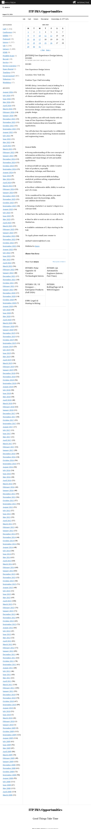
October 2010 (8, 701)
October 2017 (8, 420)
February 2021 (8, 286)
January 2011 (8, 691)
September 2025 (9, 129)
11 (45, 36)
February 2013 (8, 607)
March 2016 (7, 483)
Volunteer (7, 79)
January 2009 (8, 761)
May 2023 (7, 219)
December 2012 (9, 614)
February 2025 (8, 152)
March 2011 (7, 684)
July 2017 (6, 430)
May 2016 (7, 477)
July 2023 (6, 212)
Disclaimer (45, 19)
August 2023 (8, 209)
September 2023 (9, 206)
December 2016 (9, 453)
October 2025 (8, 125)
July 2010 (6, 711)
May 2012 (7, 637)
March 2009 (7, 755)
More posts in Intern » (59, 261)
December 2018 (9, 373)
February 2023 (8, 229)
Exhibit (5, 35)
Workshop (7, 82)
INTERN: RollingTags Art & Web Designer (55, 287)
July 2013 (6, 591)
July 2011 (6, 671)
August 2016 (8, 467)
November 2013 (9, 577)
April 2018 (7, 400)
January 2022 (8, 273)
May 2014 (7, 557)
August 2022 (8, 249)
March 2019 (7, 363)
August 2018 (8, 386)
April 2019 (7, 360)
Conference (7, 32)
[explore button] (75, 2)
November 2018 (9, 376)
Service (6, 62)
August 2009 (8, 738)
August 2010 (8, 708)
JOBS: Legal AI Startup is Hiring (32, 302)
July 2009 (6, 741)
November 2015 (9, 497)
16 (34, 39)
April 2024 (7, 182)
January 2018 (8, 410)
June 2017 (7, 433)
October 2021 (8, 283)
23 (34, 43)
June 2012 (7, 634)
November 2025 (9, 122)
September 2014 (9, 544)
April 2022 (7, 263)
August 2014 (8, 547)
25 (45, 43)
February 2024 (8, 189)
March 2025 (7, 149)
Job (24, 19)
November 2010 (9, 698)
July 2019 (6, 350)
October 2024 (8, 166)
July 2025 (6, 135)
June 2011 (7, 674)
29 (28, 47)
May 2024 (7, 179)
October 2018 (8, 380)
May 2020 (7, 316)
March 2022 (7, 266)
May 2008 (7, 788)
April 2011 (7, 681)
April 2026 (7, 105)
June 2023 (7, 216)
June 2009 (7, 745)
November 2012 (9, 617)
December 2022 (9, 236)
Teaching (6, 72)
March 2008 (7, 795)
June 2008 (7, 785)
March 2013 (7, 604)
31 (40, 47)
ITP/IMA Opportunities (45, 11)
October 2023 (8, 202)
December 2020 (9, 293)
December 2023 (9, 196)
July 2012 (6, 631)
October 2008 (8, 771)
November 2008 (9, 768)
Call (29, 19)
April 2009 (7, 751)
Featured (6, 39)
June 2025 (7, 139)
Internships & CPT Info (60, 19)
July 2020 (6, 309)
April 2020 (7, 320)
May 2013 (7, 597)
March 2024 (7, 186)
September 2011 (9, 664)
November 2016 (9, 457)
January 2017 (8, 450)
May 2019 (7, 356)
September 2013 (9, 584)
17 (40, 39)
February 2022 (8, 269)
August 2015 (8, 507)
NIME (5, 52)
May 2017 (7, 437)
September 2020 (9, 303)
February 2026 (8, 112)
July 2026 (6, 95)
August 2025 (8, 132)
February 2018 (8, 407)
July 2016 (6, 470)
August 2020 (8, 306)
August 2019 (8, 346)
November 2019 (9, 336)
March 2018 (7, 403)
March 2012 (7, 644)
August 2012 (8, 627)
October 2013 (8, 581)
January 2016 (8, 490)
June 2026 (7, 99)
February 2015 (8, 527)
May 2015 (7, 517)
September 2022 (9, 246)
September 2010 (9, 704)
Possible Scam (8, 55)
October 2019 (8, 340)
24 (40, 43)
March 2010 (7, 718)
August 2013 (8, 587)
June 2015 (7, 514)
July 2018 (6, 390)
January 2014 (8, 571)
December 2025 (9, 119)
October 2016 (8, 460)
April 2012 (7, 641)
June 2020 (7, 313)
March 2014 (7, 564)
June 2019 (7, 353)
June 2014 (7, 554)
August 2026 (8, 92)
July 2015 (6, 510)
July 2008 (6, 781)
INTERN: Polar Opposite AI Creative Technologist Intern (34, 272)
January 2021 (8, 289)
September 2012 (9, 624)
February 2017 (8, 447)
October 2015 (8, 500)
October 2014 (8, 540)
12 (51, 36)
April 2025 (7, 145)
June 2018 (7, 393)
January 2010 (8, 724)
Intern (36, 19)
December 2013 (9, 574)
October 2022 (8, 243)
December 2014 (9, 534)
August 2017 (8, 427)
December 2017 (9, 413)
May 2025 (7, 142)
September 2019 (9, 343)
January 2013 (8, 611)
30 (34, 47)
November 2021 (9, 279)
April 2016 (7, 480)
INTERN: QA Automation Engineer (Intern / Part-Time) (55, 272)
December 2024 (9, 159)
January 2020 (8, 330)
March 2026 (7, 109)
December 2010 (9, 694)
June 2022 (7, 256)
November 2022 (9, 239)
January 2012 (8, 651)
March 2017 (7, 443)
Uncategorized (8, 76)
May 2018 (7, 396)
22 (28, 43)
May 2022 (7, 259)
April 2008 (7, 791)
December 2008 (9, 765)
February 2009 (8, 758)
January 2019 (8, 370)
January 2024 (8, 192)
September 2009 (9, 735)
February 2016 (8, 487)
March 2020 (7, 323)
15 (28, 39)
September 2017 (9, 423)
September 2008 (9, 775)
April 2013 (7, 601)
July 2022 (6, 253)
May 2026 (7, 102)
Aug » (48, 50)
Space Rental (8, 69)
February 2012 (8, 647)
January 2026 (8, 115)
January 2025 (8, 156)
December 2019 (9, 333)
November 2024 (9, 162)
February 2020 (8, 326)
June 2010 (7, 714)
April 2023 (7, 222)
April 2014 (7, 560)
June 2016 (7, 473)
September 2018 (9, 383)
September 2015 (9, 504)
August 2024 (8, 172)
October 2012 (8, 621)
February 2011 (8, 688)
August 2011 (8, 668)
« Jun (43, 50)
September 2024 (9, 169)
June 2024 (7, 176)
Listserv (6, 49)
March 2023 (7, 226)
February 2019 (8, 366)
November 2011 (9, 658)
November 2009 (9, 728)
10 (40, 36)
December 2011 (9, 654)
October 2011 (8, 661)
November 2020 (9, 296)
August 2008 (8, 778)
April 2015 (7, 520)
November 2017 (9, 417)
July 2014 (6, 550)
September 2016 (9, 463)
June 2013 (7, 594)
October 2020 (8, 299)
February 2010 (8, 721)
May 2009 (7, 748)
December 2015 (9, 494)
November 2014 (9, 537)
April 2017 (7, 440)
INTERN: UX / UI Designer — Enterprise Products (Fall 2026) (34, 288)
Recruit (6, 59)
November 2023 (9, 199)
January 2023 (8, 232)
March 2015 (7, 524)
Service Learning (9, 65)
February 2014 (8, 567)
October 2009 (8, 731)
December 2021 (9, 276)
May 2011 (7, 678)
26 (51, 43)
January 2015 (8, 530)
